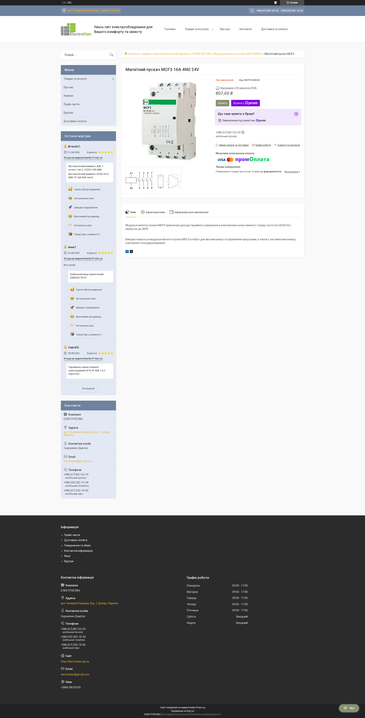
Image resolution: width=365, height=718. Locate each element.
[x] (131, 252)
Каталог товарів (140, 53)
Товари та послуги (197, 29)
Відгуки (68, 112)
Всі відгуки (88, 388)
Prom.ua (200, 707)
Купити (222, 103)
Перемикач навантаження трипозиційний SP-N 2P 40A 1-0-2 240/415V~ (86, 370)
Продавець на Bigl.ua (182, 711)
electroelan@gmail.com (78, 461)
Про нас (225, 29)
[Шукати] (111, 54)
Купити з (238, 103)
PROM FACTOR (202, 53)
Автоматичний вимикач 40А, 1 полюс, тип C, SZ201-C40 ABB (85, 168)
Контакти (246, 29)
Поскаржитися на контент (176, 714)
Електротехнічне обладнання (171, 53)
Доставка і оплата (75, 121)
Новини (68, 95)
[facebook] (127, 252)
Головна (169, 29)
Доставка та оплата (274, 29)
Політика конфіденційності (206, 714)
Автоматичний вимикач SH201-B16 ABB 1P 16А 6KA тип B (88, 176)
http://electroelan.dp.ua (75, 661)
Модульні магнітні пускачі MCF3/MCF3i (238, 53)
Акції (67, 555)
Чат (351, 708)
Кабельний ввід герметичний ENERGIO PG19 (87, 276)
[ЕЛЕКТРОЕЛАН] (76, 29)
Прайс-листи (71, 104)
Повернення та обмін (77, 545)
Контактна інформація (78, 550)
